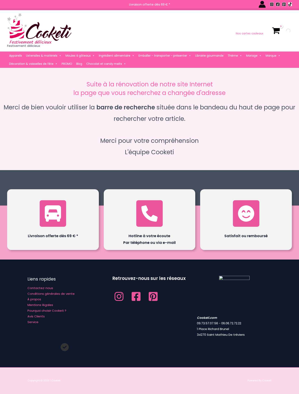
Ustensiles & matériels (41, 56)
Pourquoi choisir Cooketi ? (46, 310)
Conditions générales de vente (51, 294)
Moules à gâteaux (78, 56)
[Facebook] (278, 4)
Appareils (15, 56)
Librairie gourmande (209, 56)
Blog (79, 64)
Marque (271, 56)
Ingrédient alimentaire (114, 56)
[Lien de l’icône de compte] (262, 4)
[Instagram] (272, 4)
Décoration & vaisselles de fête (31, 64)
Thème (233, 56)
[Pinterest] (284, 4)
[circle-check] (65, 347)
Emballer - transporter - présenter (163, 56)
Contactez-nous (40, 288)
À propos (34, 299)
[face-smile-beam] (246, 213)
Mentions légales (40, 305)
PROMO (67, 64)
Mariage (252, 56)
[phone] (149, 213)
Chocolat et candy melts (104, 64)
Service (32, 322)
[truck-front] (53, 213)
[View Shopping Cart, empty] (276, 30)
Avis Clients (36, 316)
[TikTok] (290, 4)
